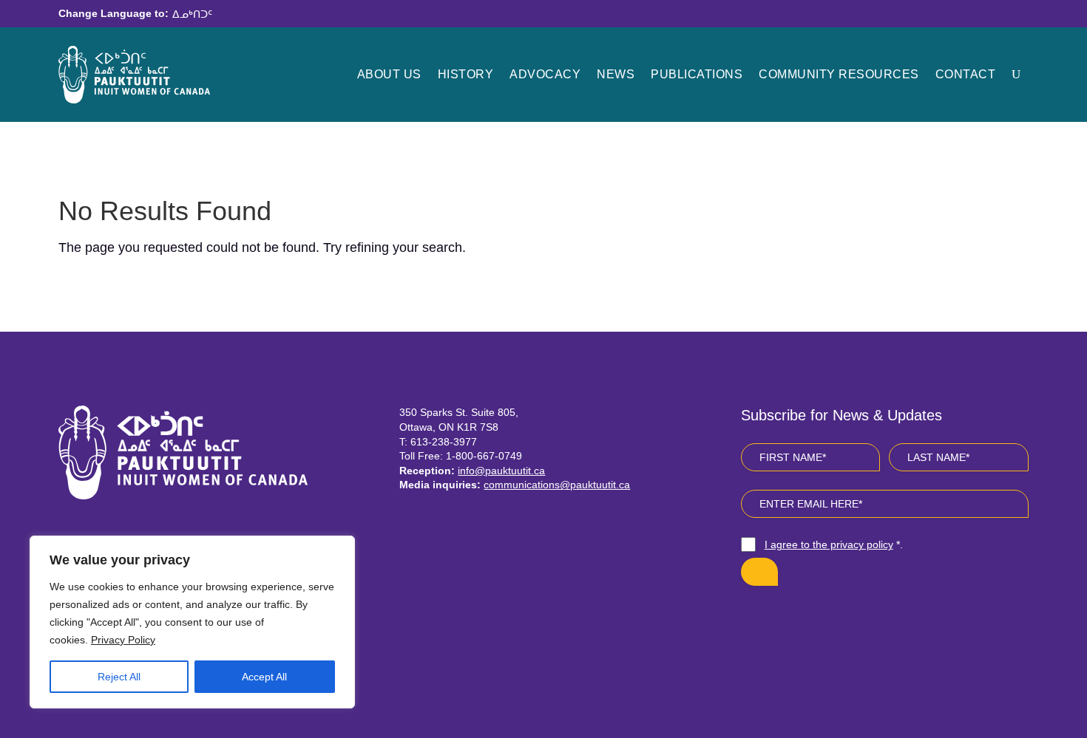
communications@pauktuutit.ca (557, 485)
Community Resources (839, 74)
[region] (192, 622)
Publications (696, 74)
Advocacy (544, 74)
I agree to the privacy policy (829, 544)
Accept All (264, 677)
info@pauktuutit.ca (501, 470)
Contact (965, 74)
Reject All (119, 677)
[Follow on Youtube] (827, 619)
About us (389, 74)
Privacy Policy (123, 640)
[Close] (339, 548)
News (615, 74)
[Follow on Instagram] (791, 619)
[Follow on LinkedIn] (862, 619)
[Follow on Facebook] (756, 619)
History (466, 74)
